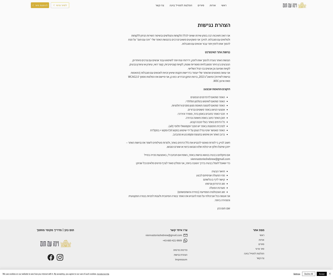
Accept (322, 274)
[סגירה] (329, 274)
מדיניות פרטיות (103, 274)
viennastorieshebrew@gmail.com (210, 159)
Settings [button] (296, 274)
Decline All (308, 274)
